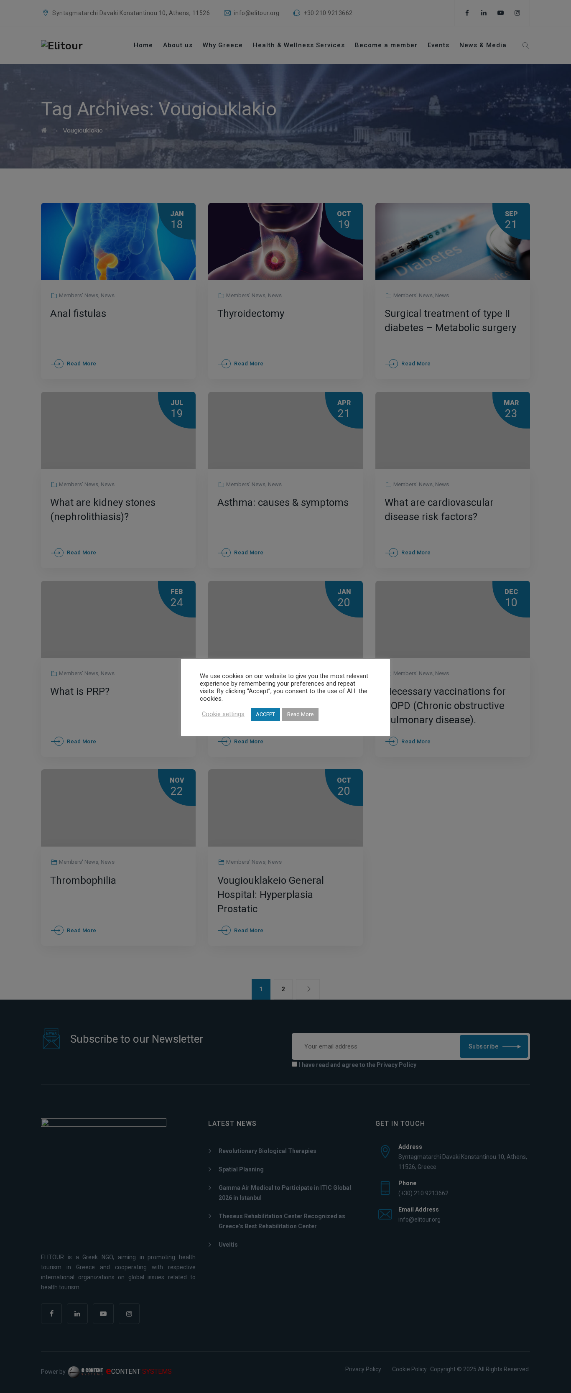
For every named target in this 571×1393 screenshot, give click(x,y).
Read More (300, 714)
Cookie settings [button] (223, 714)
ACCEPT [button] (265, 714)
